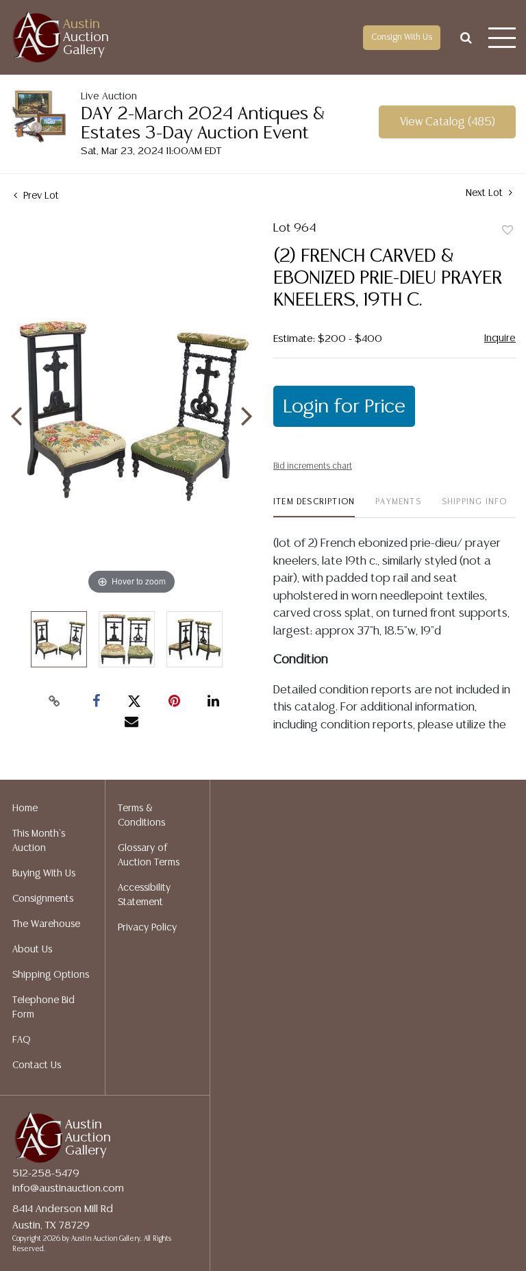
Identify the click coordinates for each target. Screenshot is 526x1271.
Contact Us (36, 1065)
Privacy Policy (147, 928)
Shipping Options (50, 975)
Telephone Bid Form (43, 1008)
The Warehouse (46, 924)
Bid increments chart (312, 466)
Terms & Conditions (141, 816)
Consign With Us (401, 37)
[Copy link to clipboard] (55, 701)
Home (25, 808)
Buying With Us (43, 873)
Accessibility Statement (144, 895)
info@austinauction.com (68, 1188)
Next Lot (485, 193)
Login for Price (344, 407)
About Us (32, 949)
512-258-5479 (45, 1173)
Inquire (500, 338)
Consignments (42, 899)
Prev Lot (40, 196)
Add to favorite (507, 231)
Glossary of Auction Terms (148, 855)
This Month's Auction (38, 841)
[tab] (314, 507)
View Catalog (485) (447, 122)
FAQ (21, 1040)
